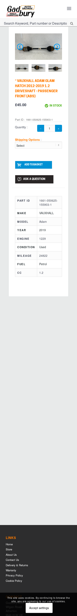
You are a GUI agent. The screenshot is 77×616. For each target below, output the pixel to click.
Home (9, 544)
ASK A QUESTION (34, 179)
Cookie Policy (14, 581)
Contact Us (12, 560)
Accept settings (39, 608)
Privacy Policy (14, 575)
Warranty (11, 570)
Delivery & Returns (17, 565)
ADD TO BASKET (33, 165)
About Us (11, 555)
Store (9, 549)
